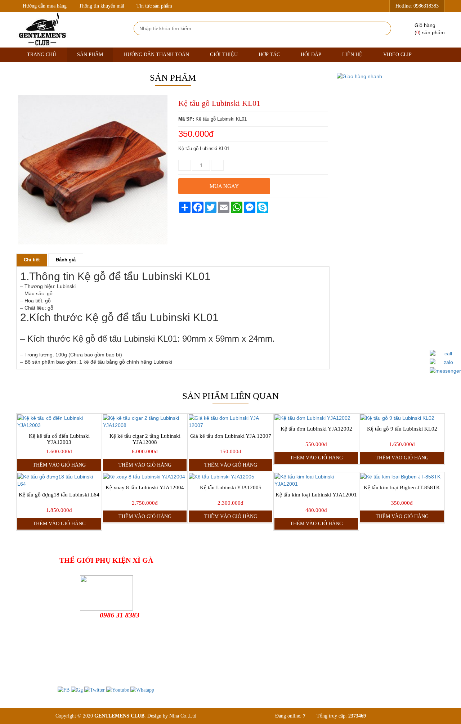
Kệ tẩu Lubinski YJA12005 (230, 487)
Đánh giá (66, 259)
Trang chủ (41, 54)
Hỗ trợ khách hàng (248, 574)
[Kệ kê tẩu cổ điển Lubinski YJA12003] (59, 421)
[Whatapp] (142, 689)
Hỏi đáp (311, 54)
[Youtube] (117, 689)
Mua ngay (224, 186)
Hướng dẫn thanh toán (156, 54)
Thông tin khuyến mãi (101, 6)
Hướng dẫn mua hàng (45, 6)
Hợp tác (269, 54)
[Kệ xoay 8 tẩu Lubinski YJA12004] (145, 476)
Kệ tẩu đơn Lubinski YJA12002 (316, 429)
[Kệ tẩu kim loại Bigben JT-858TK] (402, 476)
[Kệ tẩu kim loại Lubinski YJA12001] (316, 480)
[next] (162, 246)
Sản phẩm (90, 54)
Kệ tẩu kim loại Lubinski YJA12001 (316, 495)
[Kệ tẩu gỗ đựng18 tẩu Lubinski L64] (59, 480)
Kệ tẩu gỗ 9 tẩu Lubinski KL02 (402, 429)
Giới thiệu (224, 54)
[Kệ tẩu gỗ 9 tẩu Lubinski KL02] (402, 418)
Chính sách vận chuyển (252, 597)
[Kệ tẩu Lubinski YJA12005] (230, 476)
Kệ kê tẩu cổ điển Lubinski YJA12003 (59, 439)
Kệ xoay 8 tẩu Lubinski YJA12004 (145, 487)
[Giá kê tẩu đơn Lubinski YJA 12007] (230, 421)
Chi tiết (32, 259)
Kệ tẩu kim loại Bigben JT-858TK (402, 487)
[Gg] (77, 689)
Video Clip (397, 54)
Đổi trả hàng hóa (246, 586)
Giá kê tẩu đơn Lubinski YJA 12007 (230, 436)
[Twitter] (94, 689)
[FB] (64, 689)
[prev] (23, 246)
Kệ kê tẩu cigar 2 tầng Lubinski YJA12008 (144, 439)
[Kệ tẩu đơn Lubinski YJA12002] (316, 418)
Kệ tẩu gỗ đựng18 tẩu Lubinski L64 (59, 495)
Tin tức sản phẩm (154, 6)
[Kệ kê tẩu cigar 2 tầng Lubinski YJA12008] (145, 421)
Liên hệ (352, 54)
